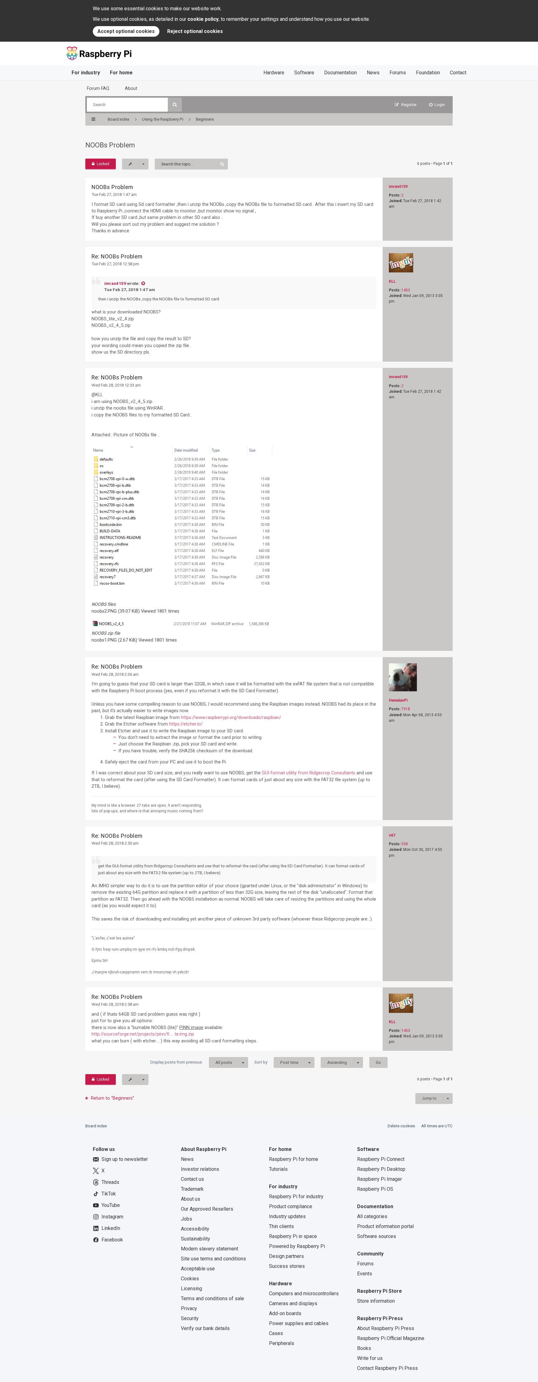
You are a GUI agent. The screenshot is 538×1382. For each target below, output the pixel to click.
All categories (372, 1216)
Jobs (186, 1219)
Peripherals (281, 1343)
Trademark (192, 1189)
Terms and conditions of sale (212, 1298)
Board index (96, 1126)
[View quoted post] (143, 283)
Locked (103, 164)
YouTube (110, 1205)
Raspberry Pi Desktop (381, 1169)
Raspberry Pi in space (293, 1236)
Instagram (112, 1217)
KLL (392, 281)
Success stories (287, 1266)
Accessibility (195, 1229)
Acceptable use (198, 1269)
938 (404, 844)
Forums (397, 73)
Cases (276, 1333)
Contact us (192, 1179)
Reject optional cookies (195, 31)
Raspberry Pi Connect (380, 1159)
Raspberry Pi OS (375, 1189)
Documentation (340, 73)
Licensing (191, 1289)
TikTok (108, 1194)
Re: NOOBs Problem (117, 256)
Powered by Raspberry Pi (297, 1246)
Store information (376, 1301)
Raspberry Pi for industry (296, 1196)
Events (364, 1274)
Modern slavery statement (209, 1249)
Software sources (376, 1236)
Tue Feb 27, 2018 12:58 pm (115, 264)
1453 (405, 290)
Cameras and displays (293, 1303)
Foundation (428, 73)
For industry (86, 73)
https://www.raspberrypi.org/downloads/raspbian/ (231, 717)
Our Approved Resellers (207, 1209)
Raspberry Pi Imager (379, 1179)
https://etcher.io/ (186, 723)
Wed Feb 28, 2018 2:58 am (115, 1004)
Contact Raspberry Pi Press (387, 1368)
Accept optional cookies (126, 31)
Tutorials (278, 1169)
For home (121, 73)
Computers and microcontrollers (304, 1293)
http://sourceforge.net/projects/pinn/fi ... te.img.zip (143, 1034)
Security (190, 1318)
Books (364, 1348)
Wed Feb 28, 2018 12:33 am (116, 385)
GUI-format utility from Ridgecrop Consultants (308, 772)
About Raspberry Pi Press (385, 1328)
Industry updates (287, 1216)
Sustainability (195, 1239)
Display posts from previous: (191, 1062)
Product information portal (385, 1226)
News (373, 73)
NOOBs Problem (110, 145)
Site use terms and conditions (213, 1259)
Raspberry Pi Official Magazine (390, 1338)
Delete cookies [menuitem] (401, 1126)
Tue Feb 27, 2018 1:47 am (114, 194)
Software (304, 73)
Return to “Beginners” (112, 1098)
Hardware (273, 73)
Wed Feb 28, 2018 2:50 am (115, 843)
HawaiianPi (398, 700)
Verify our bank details (205, 1328)
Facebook (112, 1240)
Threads (110, 1182)
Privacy (189, 1308)
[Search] (175, 105)
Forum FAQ (98, 88)
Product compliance (290, 1206)
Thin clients (281, 1226)
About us (190, 1199)
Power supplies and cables (298, 1323)
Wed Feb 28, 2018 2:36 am (115, 674)
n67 (392, 835)
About (131, 88)
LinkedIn (110, 1228)
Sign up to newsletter (124, 1159)
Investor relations (200, 1169)
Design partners (286, 1256)
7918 (405, 709)
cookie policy (203, 19)
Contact (458, 73)
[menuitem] (437, 105)
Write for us (370, 1358)
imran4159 (398, 186)
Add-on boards (285, 1313)
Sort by (276, 1062)
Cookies (190, 1279)
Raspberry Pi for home (293, 1159)
